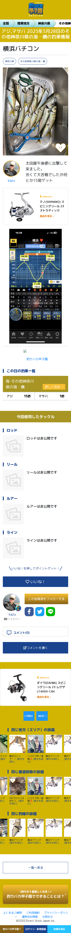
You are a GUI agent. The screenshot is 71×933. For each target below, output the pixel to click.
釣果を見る (59, 929)
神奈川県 (44, 23)
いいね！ (37, 581)
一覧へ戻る (35, 868)
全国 (6, 23)
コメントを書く (37, 648)
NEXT (41, 716)
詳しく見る (52, 387)
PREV (30, 716)
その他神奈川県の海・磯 (32, 61)
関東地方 (23, 23)
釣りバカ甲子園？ (12, 929)
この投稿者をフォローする (46, 599)
